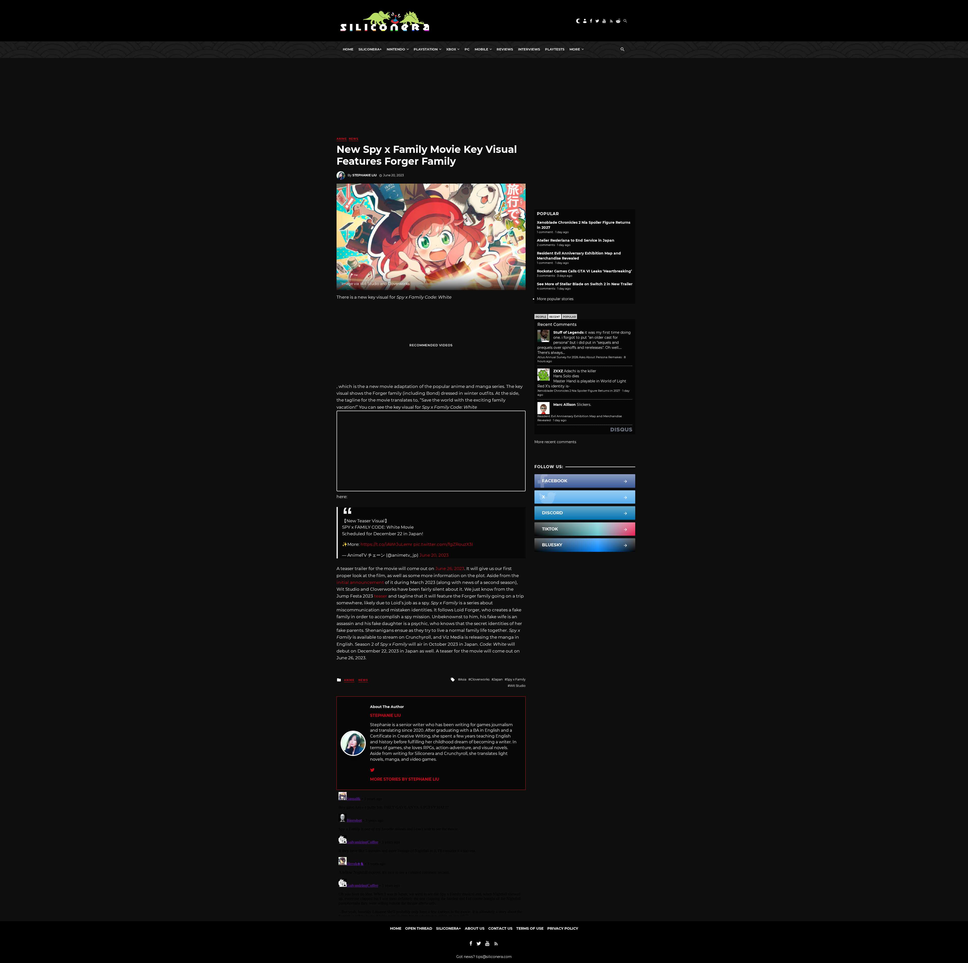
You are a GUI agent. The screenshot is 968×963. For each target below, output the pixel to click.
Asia (463, 679)
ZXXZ (558, 371)
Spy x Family (516, 679)
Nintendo (396, 49)
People (541, 317)
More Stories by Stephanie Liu (404, 779)
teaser (380, 596)
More (574, 49)
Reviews (505, 49)
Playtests (554, 49)
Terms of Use (529, 928)
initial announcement (360, 582)
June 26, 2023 (449, 568)
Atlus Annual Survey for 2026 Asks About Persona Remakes (579, 357)
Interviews (529, 49)
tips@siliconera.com (494, 956)
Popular (569, 317)
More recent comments (555, 442)
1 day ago (559, 420)
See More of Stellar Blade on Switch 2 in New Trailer (584, 284)
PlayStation (426, 49)
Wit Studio (518, 686)
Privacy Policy (562, 928)
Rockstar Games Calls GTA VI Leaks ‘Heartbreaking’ (584, 271)
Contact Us (500, 928)
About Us (475, 928)
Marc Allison (564, 404)
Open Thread (418, 928)
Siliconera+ (370, 49)
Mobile (481, 49)
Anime (342, 138)
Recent (554, 317)
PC (467, 49)
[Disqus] (431, 853)
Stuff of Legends (568, 332)
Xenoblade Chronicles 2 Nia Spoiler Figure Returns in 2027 (578, 390)
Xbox (451, 49)
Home (348, 49)
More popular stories (555, 299)
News (353, 138)
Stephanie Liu (364, 175)
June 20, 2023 (434, 555)
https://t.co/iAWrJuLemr (386, 544)
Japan (498, 679)
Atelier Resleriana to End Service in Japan (575, 240)
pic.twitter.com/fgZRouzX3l (443, 544)
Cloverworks (480, 679)
